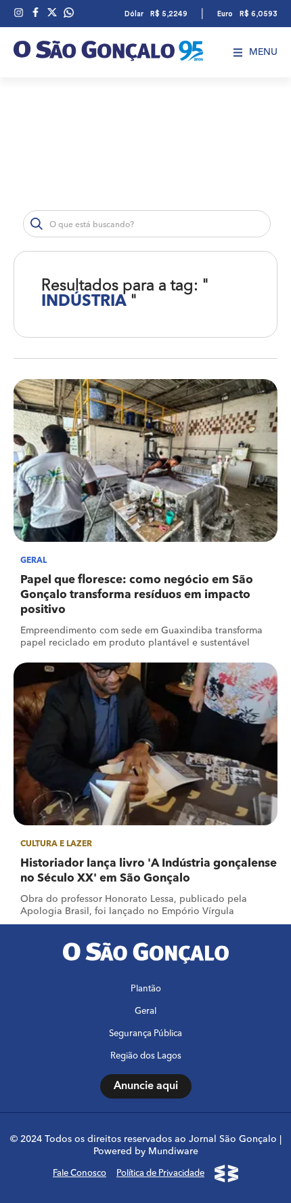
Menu (263, 52)
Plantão (146, 989)
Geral (145, 1011)
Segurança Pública (145, 1033)
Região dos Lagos (145, 1056)
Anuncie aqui (146, 1086)
